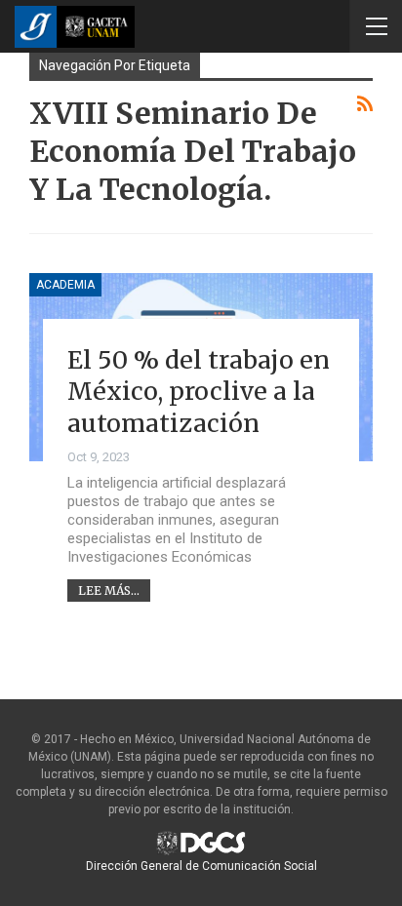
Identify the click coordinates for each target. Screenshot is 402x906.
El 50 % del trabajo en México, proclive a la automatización (198, 391)
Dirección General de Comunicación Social (201, 866)
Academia (65, 285)
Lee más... (109, 590)
